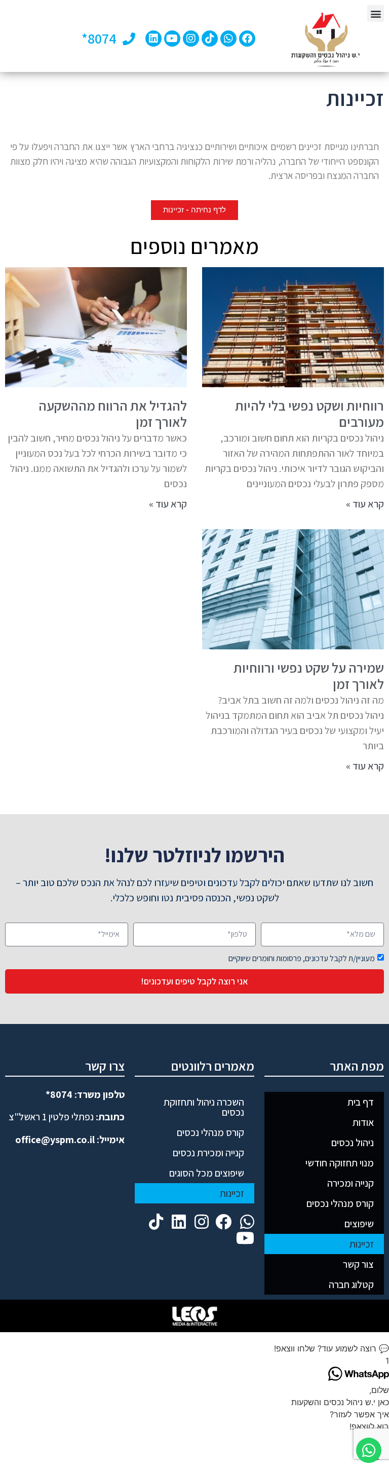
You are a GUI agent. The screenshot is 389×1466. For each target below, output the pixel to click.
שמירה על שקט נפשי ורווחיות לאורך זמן (309, 675)
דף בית (360, 1102)
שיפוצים (359, 1223)
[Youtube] (172, 38)
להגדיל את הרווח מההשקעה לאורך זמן (112, 413)
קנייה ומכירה (350, 1183)
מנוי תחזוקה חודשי (339, 1162)
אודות (363, 1122)
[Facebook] (247, 38)
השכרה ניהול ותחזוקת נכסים (204, 1107)
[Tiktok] (210, 38)
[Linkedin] (153, 38)
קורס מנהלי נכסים (340, 1203)
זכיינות (361, 1244)
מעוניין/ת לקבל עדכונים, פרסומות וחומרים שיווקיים (301, 958)
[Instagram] (191, 38)
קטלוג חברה (351, 1284)
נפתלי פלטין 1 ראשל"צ (51, 1116)
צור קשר (358, 1264)
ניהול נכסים (352, 1142)
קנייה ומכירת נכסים (208, 1152)
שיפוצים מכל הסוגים (206, 1173)
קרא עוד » (365, 503)
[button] (375, 13)
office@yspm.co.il (55, 1139)
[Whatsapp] (228, 38)
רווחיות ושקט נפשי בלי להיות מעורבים (309, 413)
